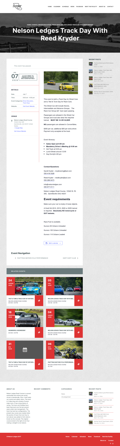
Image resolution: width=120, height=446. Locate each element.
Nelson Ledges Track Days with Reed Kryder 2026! (103, 71)
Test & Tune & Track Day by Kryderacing (23, 298)
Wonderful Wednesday (17, 330)
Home (50, 6)
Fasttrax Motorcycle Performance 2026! (103, 64)
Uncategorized (65, 397)
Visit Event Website (28, 106)
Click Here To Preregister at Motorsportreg (28, 77)
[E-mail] (112, 443)
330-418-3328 (49, 173)
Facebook (79, 6)
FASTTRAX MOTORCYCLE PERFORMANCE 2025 (101, 85)
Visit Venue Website (20, 131)
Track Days (56, 25)
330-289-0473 (49, 180)
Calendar (57, 6)
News (72, 6)
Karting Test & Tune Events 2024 (103, 91)
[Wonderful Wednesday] (25, 318)
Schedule (65, 6)
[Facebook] (110, 443)
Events (34, 25)
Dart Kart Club (69, 258)
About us (102, 6)
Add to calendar (53, 243)
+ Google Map (18, 128)
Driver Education (44, 25)
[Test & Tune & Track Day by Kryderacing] (25, 286)
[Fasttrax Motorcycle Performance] (64, 350)
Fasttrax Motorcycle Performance (32, 258)
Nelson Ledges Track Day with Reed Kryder (64, 298)
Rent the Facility (91, 6)
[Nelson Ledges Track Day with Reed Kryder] (64, 286)
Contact (110, 6)
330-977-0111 (49, 187)
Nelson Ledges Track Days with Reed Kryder (103, 78)
